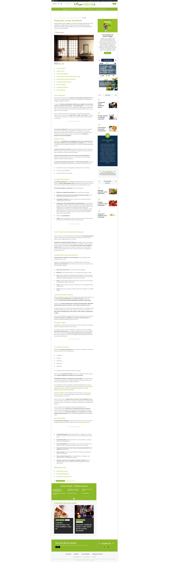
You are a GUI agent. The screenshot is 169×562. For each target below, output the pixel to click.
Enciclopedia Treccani (62, 471)
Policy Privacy (86, 556)
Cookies (94, 556)
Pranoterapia (85, 493)
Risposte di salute (100, 9)
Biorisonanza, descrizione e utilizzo (59, 494)
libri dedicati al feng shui (83, 422)
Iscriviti (66, 3)
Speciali (90, 9)
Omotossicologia (71, 493)
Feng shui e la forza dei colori (64, 476)
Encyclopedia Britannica (63, 473)
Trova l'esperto (81, 9)
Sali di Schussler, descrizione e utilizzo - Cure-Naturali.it (58, 490)
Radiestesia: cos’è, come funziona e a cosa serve (72, 490)
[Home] (84, 5)
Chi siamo (68, 554)
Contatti (76, 554)
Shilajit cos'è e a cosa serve (87, 490)
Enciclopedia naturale (68, 9)
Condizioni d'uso (77, 556)
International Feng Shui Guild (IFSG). (65, 389)
